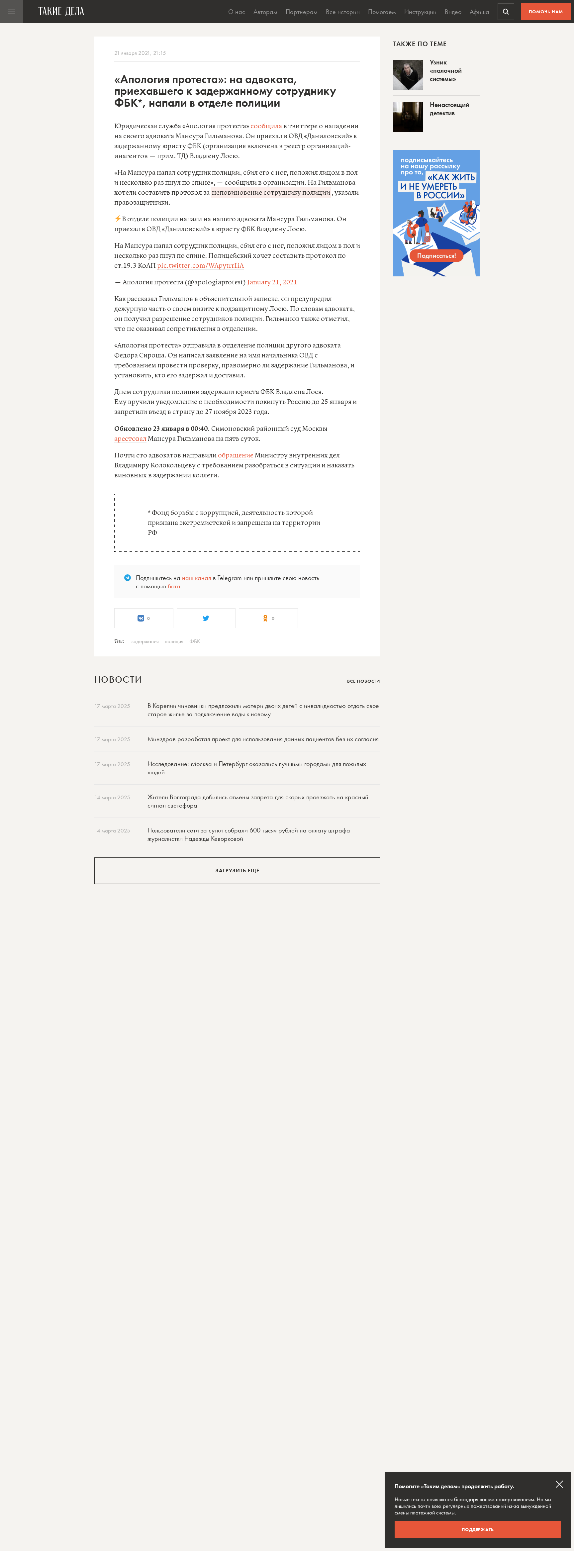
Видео (453, 11)
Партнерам (302, 11)
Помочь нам (546, 12)
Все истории (343, 11)
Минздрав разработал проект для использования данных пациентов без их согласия (263, 738)
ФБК (194, 641)
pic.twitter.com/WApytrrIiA (200, 266)
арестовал (130, 439)
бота (174, 586)
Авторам (265, 11)
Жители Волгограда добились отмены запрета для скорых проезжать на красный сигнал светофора (257, 801)
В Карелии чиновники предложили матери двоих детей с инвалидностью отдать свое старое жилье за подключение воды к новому (263, 709)
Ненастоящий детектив (449, 108)
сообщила (266, 126)
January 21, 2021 (272, 282)
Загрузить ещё (237, 870)
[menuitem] (11, 11)
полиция (174, 641)
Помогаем (382, 11)
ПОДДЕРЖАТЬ (478, 1529)
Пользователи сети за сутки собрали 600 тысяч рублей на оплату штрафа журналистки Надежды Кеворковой (248, 834)
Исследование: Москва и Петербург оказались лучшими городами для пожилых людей (256, 767)
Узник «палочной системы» (446, 70)
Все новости (363, 681)
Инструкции (420, 11)
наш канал (196, 577)
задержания (145, 641)
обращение (235, 455)
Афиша (479, 11)
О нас (236, 11)
